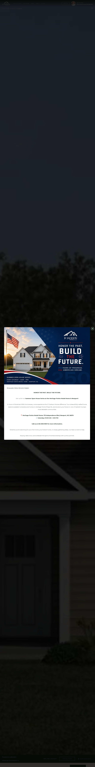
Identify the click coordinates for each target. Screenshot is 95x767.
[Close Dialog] (92, 328)
